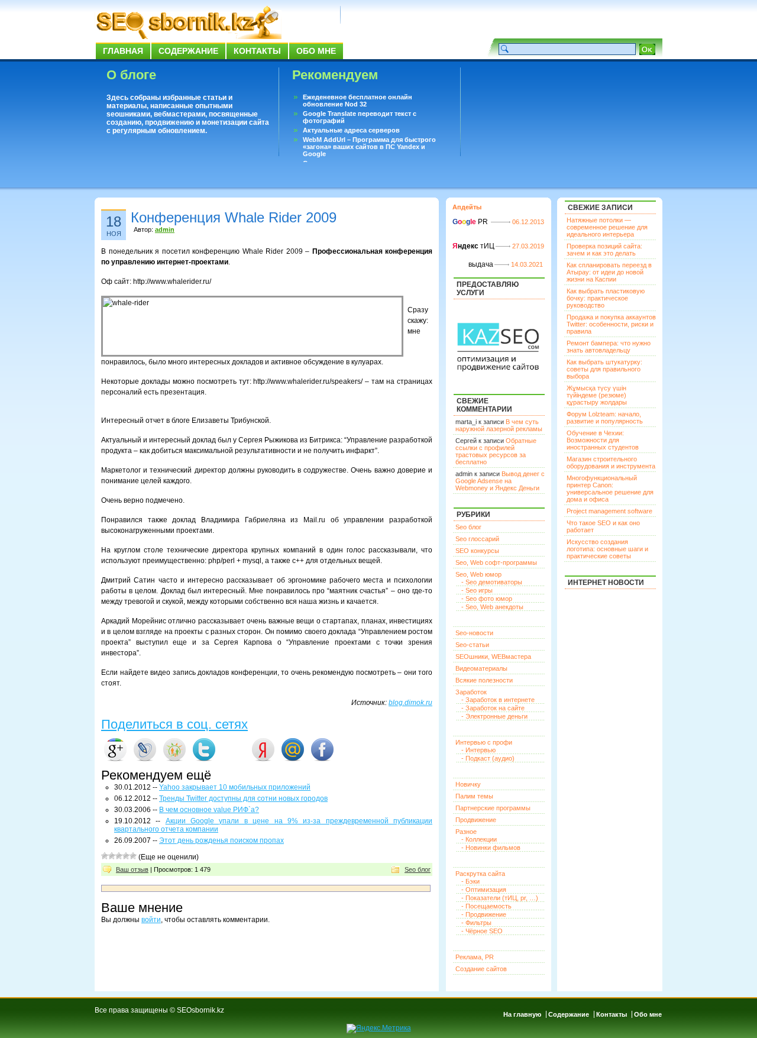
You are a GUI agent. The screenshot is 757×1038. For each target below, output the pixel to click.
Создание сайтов (481, 968)
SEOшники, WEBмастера (493, 656)
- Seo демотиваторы (491, 582)
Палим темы (474, 796)
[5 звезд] (133, 855)
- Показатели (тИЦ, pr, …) (499, 897)
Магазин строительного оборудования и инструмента (611, 462)
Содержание (188, 51)
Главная (123, 51)
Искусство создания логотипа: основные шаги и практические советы (607, 549)
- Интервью (478, 750)
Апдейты (466, 207)
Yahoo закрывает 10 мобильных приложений (234, 787)
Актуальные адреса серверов (351, 130)
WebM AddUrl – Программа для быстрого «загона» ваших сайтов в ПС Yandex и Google (369, 146)
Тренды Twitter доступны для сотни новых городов (243, 798)
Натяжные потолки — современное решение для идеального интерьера (607, 227)
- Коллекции (479, 839)
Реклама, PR (474, 957)
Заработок (471, 692)
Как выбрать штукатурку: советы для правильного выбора (604, 369)
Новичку (468, 784)
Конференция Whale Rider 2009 (234, 217)
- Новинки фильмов (490, 847)
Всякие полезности (484, 680)
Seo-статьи (472, 644)
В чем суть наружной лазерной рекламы (498, 425)
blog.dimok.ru (410, 703)
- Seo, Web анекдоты (492, 606)
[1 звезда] (104, 855)
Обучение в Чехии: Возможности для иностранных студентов (603, 440)
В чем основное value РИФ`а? (209, 810)
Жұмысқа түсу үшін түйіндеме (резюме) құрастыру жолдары (597, 395)
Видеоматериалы (481, 668)
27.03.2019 (528, 246)
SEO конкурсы (477, 550)
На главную (522, 1014)
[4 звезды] (126, 855)
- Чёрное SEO (482, 930)
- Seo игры (477, 590)
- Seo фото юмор (486, 598)
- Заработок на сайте (493, 708)
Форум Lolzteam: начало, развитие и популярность (605, 417)
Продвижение (475, 819)
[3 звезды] (118, 855)
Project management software (609, 511)
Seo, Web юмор (478, 574)
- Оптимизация (483, 889)
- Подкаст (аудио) (488, 758)
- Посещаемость (486, 906)
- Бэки (470, 881)
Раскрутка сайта (480, 873)
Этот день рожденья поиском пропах (221, 840)
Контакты (257, 51)
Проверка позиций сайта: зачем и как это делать (604, 249)
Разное (466, 831)
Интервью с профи (483, 742)
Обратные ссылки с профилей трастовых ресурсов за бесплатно (495, 451)
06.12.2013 (528, 221)
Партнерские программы (492, 807)
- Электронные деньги (494, 716)
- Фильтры (476, 922)
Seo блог (418, 869)
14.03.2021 (527, 264)
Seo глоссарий (477, 538)
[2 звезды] (111, 855)
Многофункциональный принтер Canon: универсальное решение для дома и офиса (610, 488)
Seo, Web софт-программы (496, 562)
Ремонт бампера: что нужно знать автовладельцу (609, 346)
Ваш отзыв (132, 869)
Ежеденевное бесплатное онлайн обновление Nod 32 (357, 100)
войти (151, 920)
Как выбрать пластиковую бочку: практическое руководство (606, 298)
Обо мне (316, 51)
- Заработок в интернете (498, 699)
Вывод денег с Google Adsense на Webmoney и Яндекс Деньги (500, 480)
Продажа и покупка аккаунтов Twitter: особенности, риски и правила (611, 324)
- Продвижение (483, 914)
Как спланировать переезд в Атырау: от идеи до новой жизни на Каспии (609, 272)
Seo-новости (474, 632)
